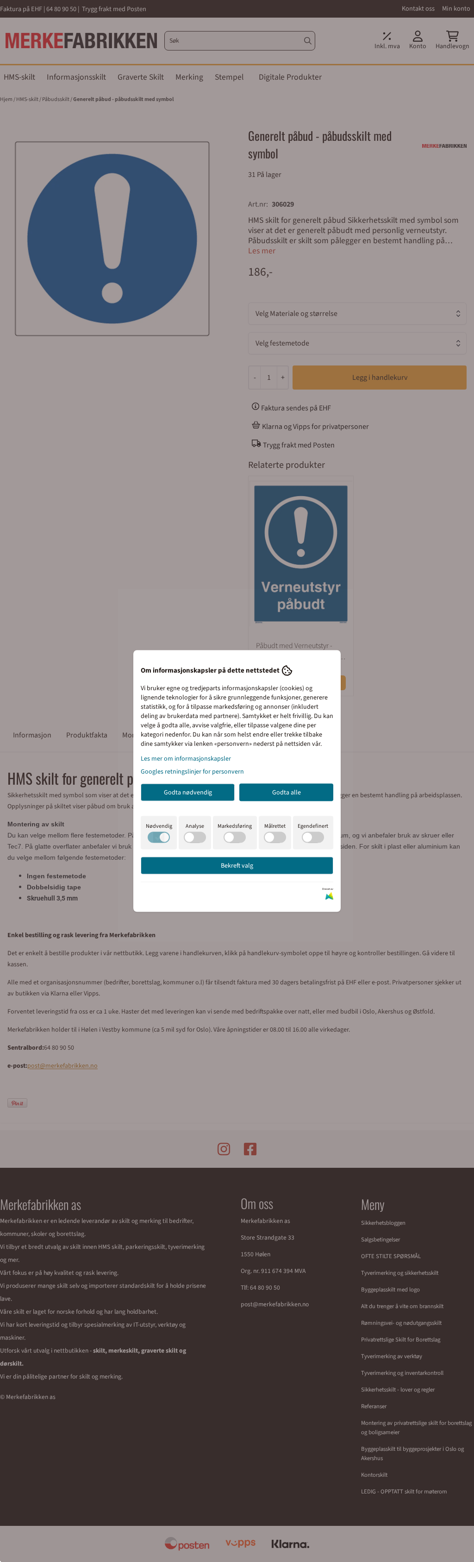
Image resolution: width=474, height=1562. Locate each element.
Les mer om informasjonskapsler (186, 758)
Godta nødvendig (188, 792)
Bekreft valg (237, 865)
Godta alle (286, 792)
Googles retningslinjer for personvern (192, 771)
